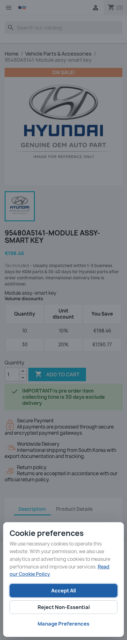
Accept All (63, 590)
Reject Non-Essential (64, 607)
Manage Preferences (63, 623)
